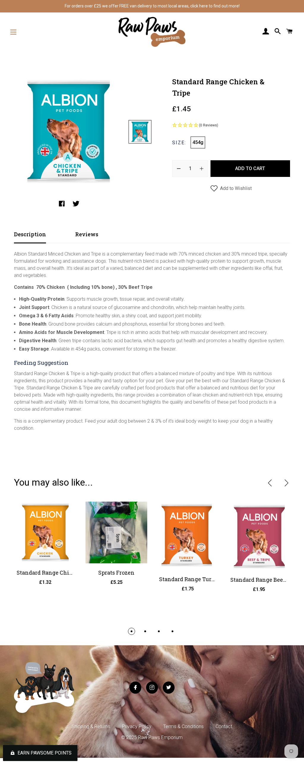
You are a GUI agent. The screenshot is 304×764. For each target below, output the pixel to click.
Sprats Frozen (116, 572)
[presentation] (269, 482)
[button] (231, 125)
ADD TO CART (250, 168)
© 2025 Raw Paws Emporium (152, 737)
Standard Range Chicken (49, 572)
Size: (179, 142)
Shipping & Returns (91, 726)
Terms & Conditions (183, 726)
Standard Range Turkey (190, 579)
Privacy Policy (136, 726)
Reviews (86, 234)
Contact (224, 726)
